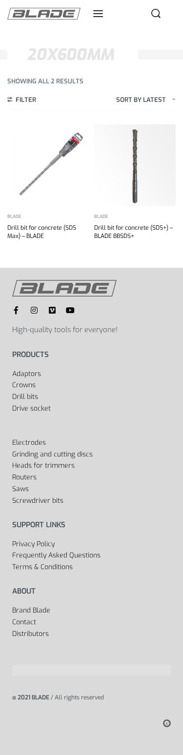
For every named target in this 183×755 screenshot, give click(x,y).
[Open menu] (98, 14)
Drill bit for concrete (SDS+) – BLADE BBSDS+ (133, 232)
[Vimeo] (52, 310)
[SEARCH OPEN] (156, 13)
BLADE (14, 217)
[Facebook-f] (16, 310)
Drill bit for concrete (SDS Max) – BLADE (41, 232)
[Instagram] (34, 310)
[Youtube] (70, 310)
